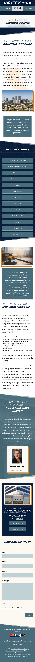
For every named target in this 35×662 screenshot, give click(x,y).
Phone (4, 571)
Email (4, 561)
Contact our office (19, 436)
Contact (25, 125)
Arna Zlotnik (19, 275)
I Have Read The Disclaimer (13, 608)
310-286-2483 (19, 519)
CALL (30, 8)
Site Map (13, 654)
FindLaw (25, 656)
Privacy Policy (21, 654)
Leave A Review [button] (17, 529)
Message (5, 581)
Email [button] (18, 8)
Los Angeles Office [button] (17, 523)
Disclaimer (4, 603)
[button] (6, 8)
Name (4, 552)
